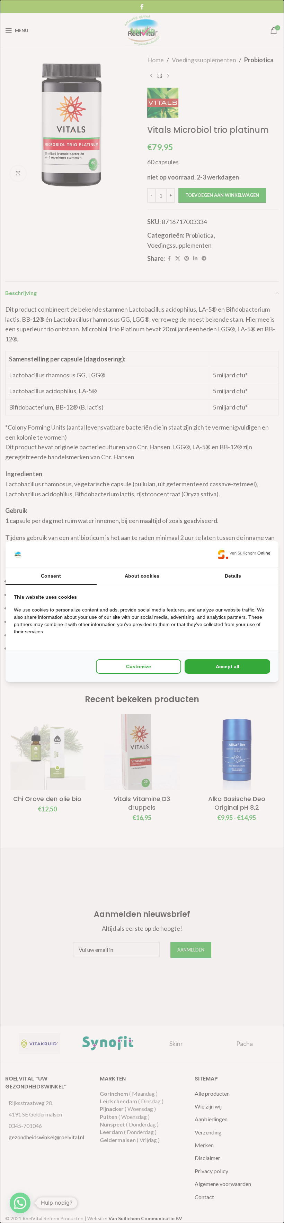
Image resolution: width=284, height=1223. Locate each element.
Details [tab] (233, 576)
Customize (138, 666)
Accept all (227, 666)
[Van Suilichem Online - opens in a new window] (244, 554)
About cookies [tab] (142, 576)
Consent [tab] (51, 576)
